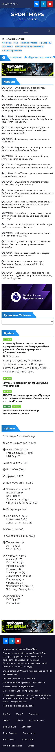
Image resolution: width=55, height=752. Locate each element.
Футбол (7, 339)
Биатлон (11, 492)
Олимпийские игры (17, 535)
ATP (8, 545)
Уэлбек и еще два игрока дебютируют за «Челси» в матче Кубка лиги (27, 225)
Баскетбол (12, 449)
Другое (10, 476)
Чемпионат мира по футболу (29, 47)
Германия (12, 562)
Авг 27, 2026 (12, 356)
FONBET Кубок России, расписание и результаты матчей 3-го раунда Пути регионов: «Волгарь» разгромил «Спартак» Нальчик (26, 108)
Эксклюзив (7, 47)
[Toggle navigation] (26, 31)
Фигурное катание (17, 502)
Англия (7, 406)
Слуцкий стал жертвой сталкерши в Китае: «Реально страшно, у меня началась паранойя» (26, 244)
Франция (11, 582)
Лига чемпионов (16, 575)
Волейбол (12, 469)
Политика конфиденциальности (18, 706)
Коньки (10, 496)
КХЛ (8, 599)
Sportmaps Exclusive (15, 436)
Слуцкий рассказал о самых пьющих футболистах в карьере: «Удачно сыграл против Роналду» (26, 216)
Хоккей (10, 596)
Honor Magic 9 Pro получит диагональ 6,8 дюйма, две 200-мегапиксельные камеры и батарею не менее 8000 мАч (27, 204)
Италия (10, 569)
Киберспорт (13, 509)
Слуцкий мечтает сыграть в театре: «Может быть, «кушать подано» (26, 183)
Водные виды (14, 462)
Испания (11, 565)
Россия (10, 579)
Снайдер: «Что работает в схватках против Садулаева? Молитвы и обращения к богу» (27, 166)
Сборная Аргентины (12, 50)
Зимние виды (14, 489)
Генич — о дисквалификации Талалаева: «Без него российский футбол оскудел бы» (22, 264)
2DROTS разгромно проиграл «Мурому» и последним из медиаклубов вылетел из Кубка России (26, 398)
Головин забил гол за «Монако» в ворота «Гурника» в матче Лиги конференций (25, 97)
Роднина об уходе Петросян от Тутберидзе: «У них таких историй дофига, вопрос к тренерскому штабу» (27, 193)
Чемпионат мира (29, 43)
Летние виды (14, 515)
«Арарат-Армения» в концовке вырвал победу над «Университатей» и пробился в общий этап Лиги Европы (27, 119)
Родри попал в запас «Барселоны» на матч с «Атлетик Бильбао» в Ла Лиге (27, 148)
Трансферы (45, 43)
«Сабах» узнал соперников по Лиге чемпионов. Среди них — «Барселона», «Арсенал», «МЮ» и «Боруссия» (27, 275)
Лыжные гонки (14, 499)
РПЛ (16, 43)
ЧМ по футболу (15, 589)
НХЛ (8, 602)
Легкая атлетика (16, 522)
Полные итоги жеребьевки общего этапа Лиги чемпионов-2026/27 (25, 254)
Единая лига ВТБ (16, 453)
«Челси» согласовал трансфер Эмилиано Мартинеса (21, 412)
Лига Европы (13, 572)
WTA (9, 549)
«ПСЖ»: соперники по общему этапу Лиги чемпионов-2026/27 (26, 234)
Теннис (10, 542)
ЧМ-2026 (6, 43)
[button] (49, 30)
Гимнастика (13, 519)
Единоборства (15, 482)
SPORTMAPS (27, 14)
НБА (8, 456)
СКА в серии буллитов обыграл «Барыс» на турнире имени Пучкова (24, 89)
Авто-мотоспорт (16, 443)
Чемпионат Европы (17, 586)
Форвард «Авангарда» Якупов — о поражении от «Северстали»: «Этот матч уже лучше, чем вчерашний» (25, 130)
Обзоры (11, 529)
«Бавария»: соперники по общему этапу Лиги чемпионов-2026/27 (25, 157)
